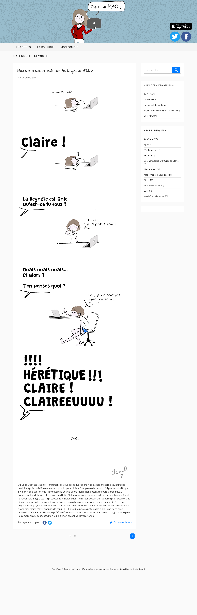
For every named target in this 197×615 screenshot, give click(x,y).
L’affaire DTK (150, 99)
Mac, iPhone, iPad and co (156, 175)
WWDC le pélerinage (154, 196)
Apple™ (147, 144)
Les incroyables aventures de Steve (161, 161)
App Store (149, 139)
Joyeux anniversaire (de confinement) (162, 110)
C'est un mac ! (150, 150)
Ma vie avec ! (150, 169)
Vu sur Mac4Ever (152, 185)
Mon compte (69, 47)
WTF (146, 191)
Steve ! (147, 180)
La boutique (45, 47)
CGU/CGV (56, 569)
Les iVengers (150, 116)
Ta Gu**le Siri (150, 94)
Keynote (148, 155)
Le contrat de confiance (155, 105)
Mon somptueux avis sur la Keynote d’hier (55, 71)
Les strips (23, 47)
